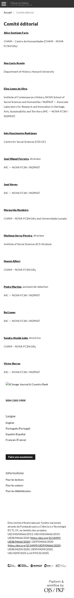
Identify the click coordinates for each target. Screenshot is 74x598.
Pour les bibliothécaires (18, 491)
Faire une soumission (20, 456)
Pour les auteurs (14, 485)
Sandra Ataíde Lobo (16, 337)
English (10, 422)
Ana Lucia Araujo (14, 63)
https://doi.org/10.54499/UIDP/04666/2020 (34, 545)
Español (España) (15, 434)
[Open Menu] (4, 4)
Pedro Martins (12, 286)
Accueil (8, 12)
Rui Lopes (9, 312)
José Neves (10, 184)
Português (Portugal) (18, 428)
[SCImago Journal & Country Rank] (27, 384)
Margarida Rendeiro (16, 210)
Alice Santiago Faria (16, 32)
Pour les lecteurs (15, 479)
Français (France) (16, 439)
